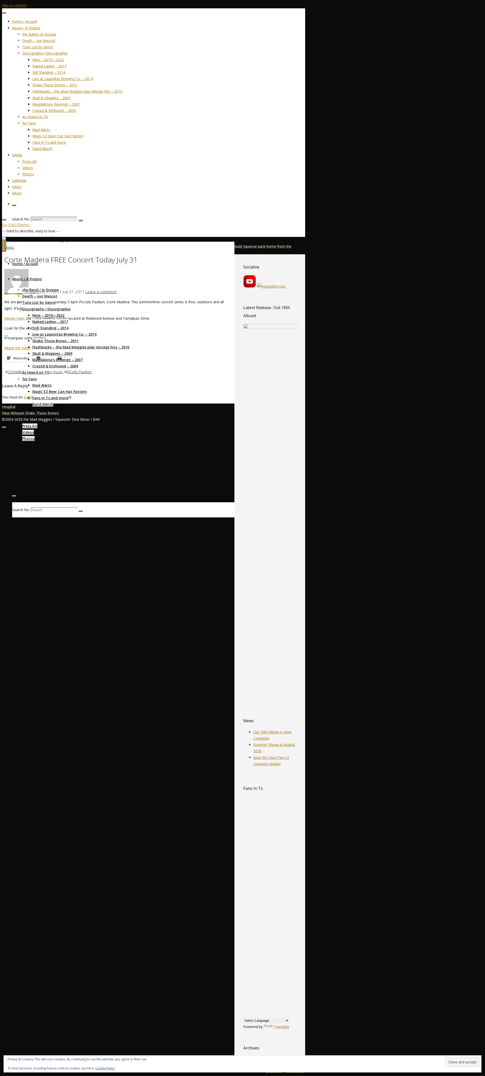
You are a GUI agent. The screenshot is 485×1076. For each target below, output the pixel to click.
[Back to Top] (4, 427)
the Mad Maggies (16, 224)
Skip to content (14, 5)
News (9, 247)
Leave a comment (101, 291)
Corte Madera (20, 371)
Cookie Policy (104, 1068)
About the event (17, 347)
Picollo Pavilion (79, 371)
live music (54, 371)
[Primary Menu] (4, 244)
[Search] (14, 205)
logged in (31, 397)
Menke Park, (15, 318)
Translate (281, 1026)
